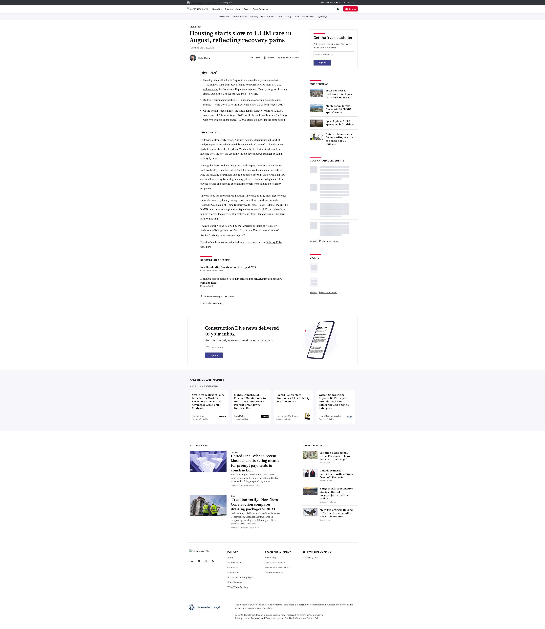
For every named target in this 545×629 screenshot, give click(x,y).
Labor (279, 16)
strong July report (223, 140)
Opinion (229, 9)
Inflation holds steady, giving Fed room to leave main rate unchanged (335, 456)
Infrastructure (267, 16)
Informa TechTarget (284, 604)
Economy (254, 16)
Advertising (270, 557)
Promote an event (328, 292)
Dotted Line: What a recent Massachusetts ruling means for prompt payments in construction (255, 463)
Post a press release (329, 241)
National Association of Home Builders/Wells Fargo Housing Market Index (241, 204)
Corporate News (239, 16)
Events (247, 9)
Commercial (223, 16)
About (230, 557)
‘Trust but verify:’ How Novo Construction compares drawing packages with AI (254, 504)
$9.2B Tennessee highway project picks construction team (339, 94)
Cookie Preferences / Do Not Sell (301, 618)
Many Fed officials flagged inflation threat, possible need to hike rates (336, 513)
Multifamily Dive (226, 2)
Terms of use (257, 618)
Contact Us (233, 567)
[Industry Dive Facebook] (199, 561)
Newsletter (232, 572)
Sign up (352, 9)
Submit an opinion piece (277, 567)
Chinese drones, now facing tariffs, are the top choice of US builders (339, 139)
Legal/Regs (322, 16)
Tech (296, 16)
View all (313, 241)
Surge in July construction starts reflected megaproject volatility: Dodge (336, 493)
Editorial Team (234, 562)
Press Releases (260, 9)
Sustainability (308, 16)
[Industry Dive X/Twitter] (206, 561)
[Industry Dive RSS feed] (213, 561)
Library (238, 9)
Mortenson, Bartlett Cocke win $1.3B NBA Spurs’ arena (339, 109)
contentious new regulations (267, 170)
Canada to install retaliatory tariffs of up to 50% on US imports (336, 474)
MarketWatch (238, 149)
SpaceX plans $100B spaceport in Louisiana (340, 122)
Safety (288, 16)
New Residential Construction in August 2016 (228, 267)
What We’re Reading (237, 587)
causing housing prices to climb (243, 179)
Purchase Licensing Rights (240, 577)
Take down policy (274, 618)
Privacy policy (242, 618)
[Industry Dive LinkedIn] (192, 561)
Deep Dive (217, 9)
